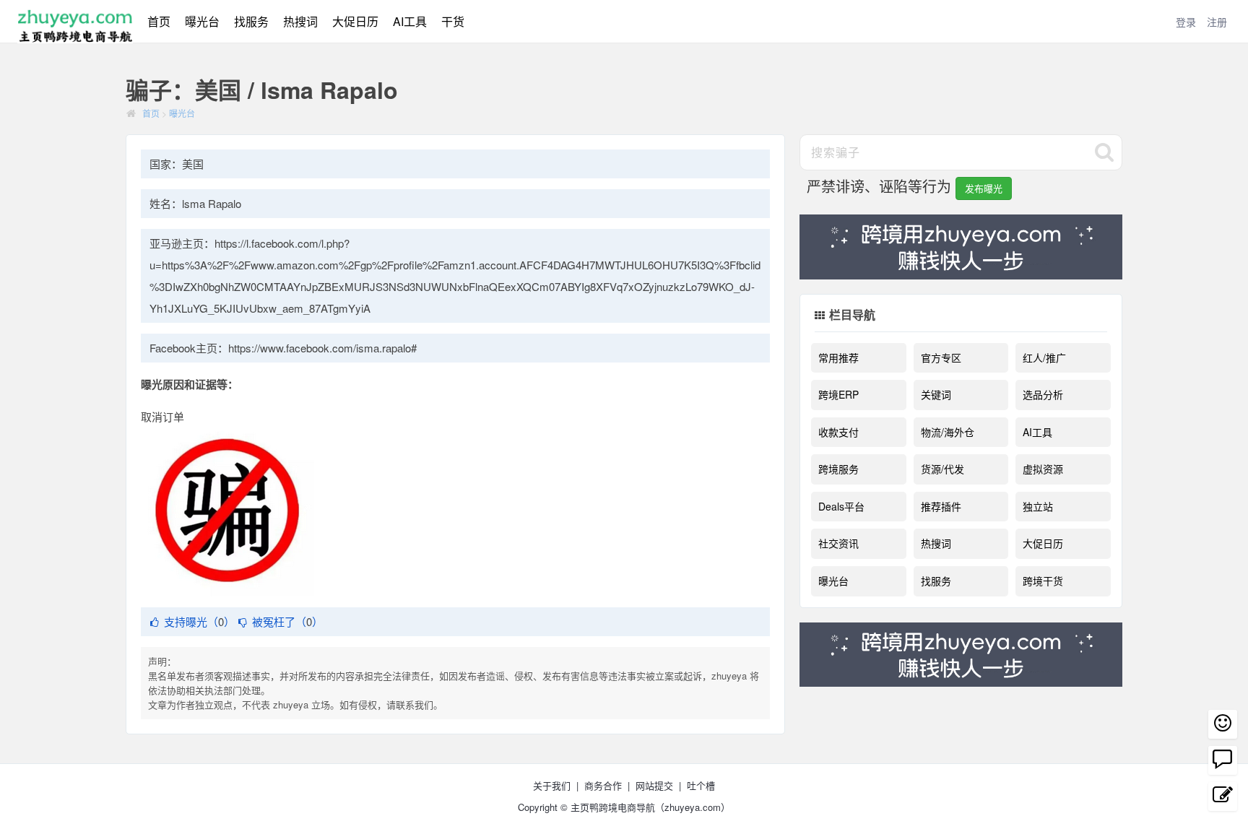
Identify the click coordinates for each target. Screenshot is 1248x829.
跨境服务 (838, 468)
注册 (1217, 21)
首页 (158, 21)
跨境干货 (1043, 580)
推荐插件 (941, 506)
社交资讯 (838, 543)
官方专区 (941, 357)
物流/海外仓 (947, 432)
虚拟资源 (1043, 468)
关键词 (936, 394)
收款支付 (838, 432)
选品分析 (1043, 394)
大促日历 (355, 21)
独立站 (1038, 506)
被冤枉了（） (287, 621)
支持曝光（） (199, 621)
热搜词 (300, 21)
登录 (1186, 21)
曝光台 (202, 21)
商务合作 (603, 785)
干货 (452, 21)
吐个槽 (701, 785)
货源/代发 (942, 468)
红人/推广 (1044, 357)
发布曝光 (983, 188)
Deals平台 (841, 506)
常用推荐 (838, 357)
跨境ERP (838, 394)
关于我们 (552, 785)
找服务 (251, 21)
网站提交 (654, 785)
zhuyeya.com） (697, 807)
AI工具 (410, 21)
